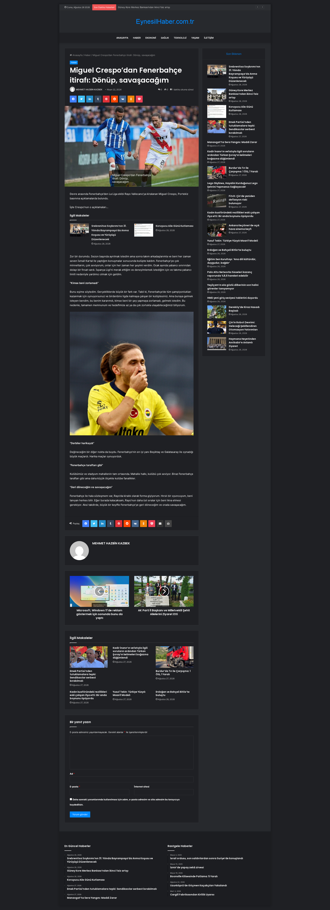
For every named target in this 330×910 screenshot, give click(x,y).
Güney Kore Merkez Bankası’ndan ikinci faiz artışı (243, 94)
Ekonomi (150, 37)
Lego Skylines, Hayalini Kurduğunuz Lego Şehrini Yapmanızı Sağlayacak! (232, 184)
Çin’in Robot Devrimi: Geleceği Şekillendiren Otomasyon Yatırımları (243, 326)
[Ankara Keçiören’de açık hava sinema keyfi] (216, 230)
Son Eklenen (233, 53)
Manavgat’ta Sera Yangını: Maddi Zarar (232, 142)
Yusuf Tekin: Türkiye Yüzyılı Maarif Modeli (129, 693)
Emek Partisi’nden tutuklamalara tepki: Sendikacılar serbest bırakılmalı (83, 676)
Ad (72, 773)
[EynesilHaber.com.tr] (165, 21)
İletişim (209, 37)
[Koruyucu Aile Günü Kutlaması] (143, 230)
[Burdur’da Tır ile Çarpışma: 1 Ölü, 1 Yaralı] (175, 657)
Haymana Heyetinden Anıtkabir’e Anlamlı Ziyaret (242, 342)
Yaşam (195, 37)
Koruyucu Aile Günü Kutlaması (134, 7)
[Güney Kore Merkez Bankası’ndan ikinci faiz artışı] (216, 95)
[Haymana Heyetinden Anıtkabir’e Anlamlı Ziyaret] (216, 343)
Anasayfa (122, 37)
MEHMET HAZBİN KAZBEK (89, 89)
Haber (137, 37)
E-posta (75, 786)
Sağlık (165, 37)
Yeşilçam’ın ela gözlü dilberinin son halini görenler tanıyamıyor (232, 286)
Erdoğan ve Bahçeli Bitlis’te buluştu (173, 693)
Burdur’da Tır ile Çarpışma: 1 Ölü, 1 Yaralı (173, 672)
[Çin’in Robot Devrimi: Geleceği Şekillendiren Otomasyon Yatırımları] (216, 327)
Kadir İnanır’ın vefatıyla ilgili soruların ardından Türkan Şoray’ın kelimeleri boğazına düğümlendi (130, 652)
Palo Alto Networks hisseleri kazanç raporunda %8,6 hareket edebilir (229, 273)
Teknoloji (180, 37)
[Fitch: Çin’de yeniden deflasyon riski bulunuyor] (216, 200)
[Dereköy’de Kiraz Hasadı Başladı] (216, 311)
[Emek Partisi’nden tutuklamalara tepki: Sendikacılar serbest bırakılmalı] (89, 657)
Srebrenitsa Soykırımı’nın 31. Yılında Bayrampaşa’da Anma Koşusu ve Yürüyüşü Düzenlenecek (244, 74)
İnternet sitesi (141, 786)
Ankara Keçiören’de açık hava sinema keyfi (244, 227)
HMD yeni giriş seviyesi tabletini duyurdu (232, 298)
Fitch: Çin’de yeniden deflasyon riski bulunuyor (242, 199)
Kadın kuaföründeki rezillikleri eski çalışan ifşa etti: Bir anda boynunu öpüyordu (88, 695)
